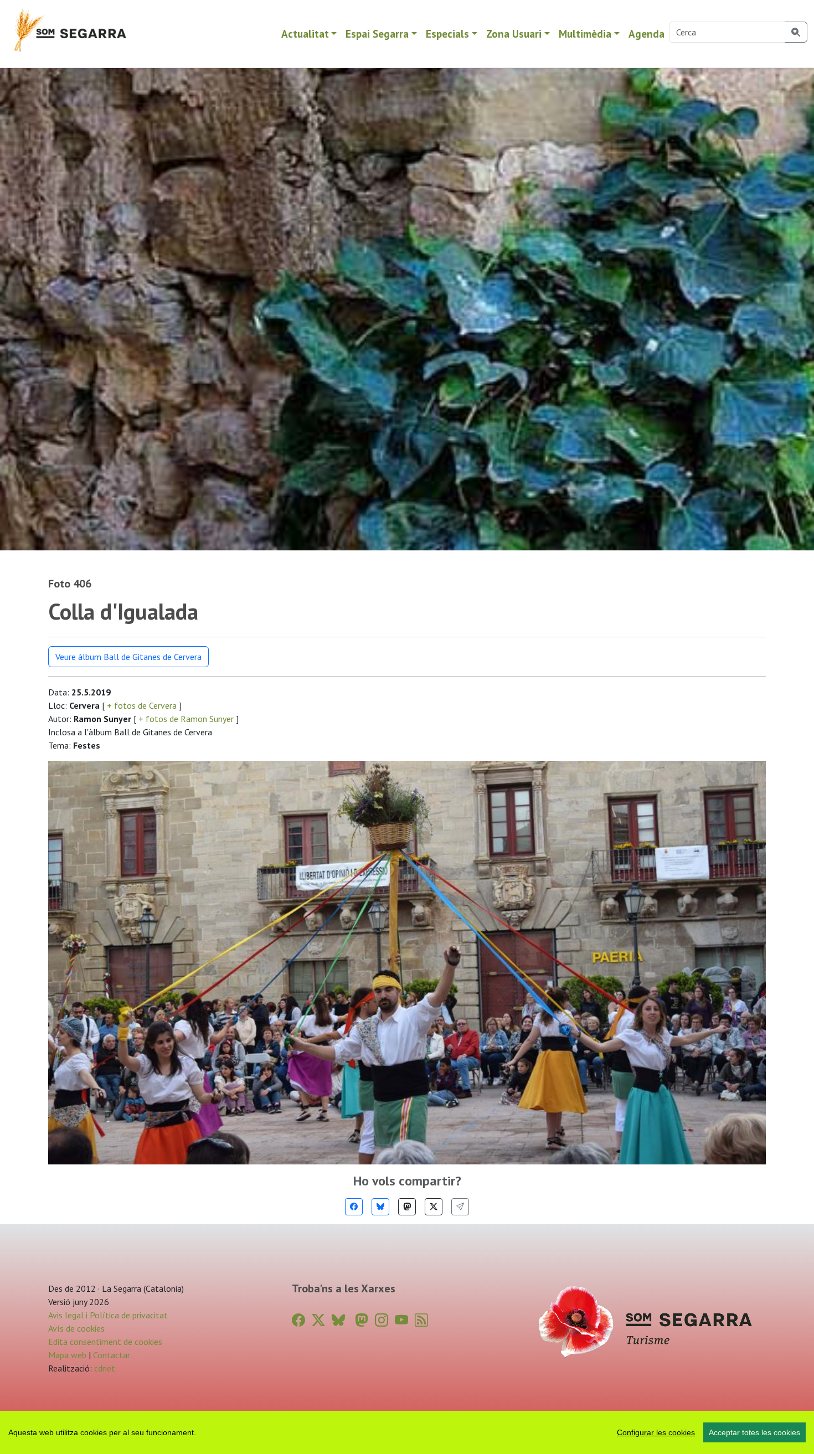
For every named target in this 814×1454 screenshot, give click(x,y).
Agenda (646, 33)
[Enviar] (460, 1206)
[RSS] (421, 1320)
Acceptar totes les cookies (754, 1432)
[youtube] (401, 1320)
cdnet (103, 1368)
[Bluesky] (380, 1206)
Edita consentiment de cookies (105, 1341)
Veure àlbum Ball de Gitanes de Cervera (128, 656)
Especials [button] (447, 33)
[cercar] (796, 32)
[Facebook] (354, 1206)
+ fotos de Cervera (142, 705)
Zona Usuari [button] (514, 33)
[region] (407, 1432)
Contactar (111, 1354)
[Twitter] (433, 1206)
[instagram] (381, 1320)
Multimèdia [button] (585, 33)
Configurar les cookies (656, 1432)
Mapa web (67, 1354)
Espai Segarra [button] (377, 33)
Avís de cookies (76, 1328)
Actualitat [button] (305, 33)
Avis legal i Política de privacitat (108, 1315)
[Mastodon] (407, 1206)
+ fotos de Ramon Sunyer (186, 718)
